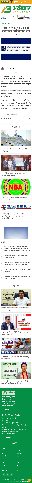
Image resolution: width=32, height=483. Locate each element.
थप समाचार (16, 127)
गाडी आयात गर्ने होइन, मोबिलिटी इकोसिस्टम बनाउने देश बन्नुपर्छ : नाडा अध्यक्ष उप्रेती (15, 333)
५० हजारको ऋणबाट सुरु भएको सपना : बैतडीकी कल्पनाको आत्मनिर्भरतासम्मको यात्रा (14, 382)
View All (7, 409)
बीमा (3, 463)
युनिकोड (16, 2)
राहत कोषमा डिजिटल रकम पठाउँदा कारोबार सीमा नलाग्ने (14, 149)
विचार (18, 468)
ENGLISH (5, 2)
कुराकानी (19, 448)
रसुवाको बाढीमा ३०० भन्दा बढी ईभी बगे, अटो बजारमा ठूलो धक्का (16, 257)
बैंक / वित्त (19, 451)
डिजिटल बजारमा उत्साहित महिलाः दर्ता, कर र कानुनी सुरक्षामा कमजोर (15, 357)
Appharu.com (25, 481)
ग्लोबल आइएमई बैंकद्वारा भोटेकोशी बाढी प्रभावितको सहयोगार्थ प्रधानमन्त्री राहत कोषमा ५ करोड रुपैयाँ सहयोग (15, 216)
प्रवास (3, 468)
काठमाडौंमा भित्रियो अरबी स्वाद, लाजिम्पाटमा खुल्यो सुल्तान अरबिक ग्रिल (17, 278)
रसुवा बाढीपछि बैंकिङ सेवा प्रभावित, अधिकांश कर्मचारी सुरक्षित (14, 198)
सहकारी (4, 456)
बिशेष (18, 465)
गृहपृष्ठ (3, 448)
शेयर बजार (4, 471)
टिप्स (3, 454)
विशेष (16, 286)
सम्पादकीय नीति (8, 437)
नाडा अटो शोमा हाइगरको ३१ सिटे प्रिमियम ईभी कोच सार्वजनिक (18, 271)
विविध (18, 456)
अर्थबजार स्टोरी (5, 465)
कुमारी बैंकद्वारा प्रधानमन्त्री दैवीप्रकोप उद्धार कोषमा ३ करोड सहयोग (14, 174)
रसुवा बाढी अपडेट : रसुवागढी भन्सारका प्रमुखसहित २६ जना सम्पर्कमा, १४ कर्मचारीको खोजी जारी (17, 264)
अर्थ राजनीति (19, 454)
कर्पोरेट (18, 463)
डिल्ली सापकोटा (9, 69)
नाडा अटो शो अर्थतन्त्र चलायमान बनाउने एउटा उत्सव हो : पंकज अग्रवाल (15, 309)
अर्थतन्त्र (18, 471)
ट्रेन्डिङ (4, 242)
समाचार (4, 451)
